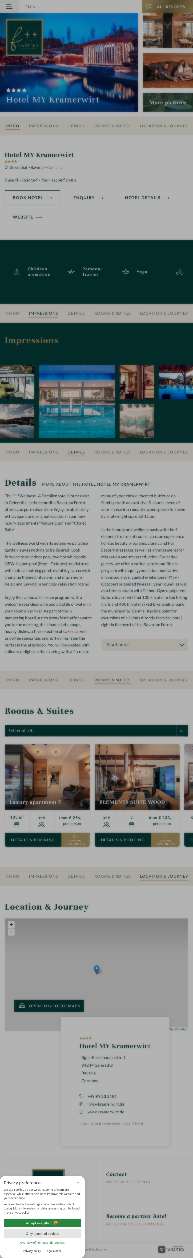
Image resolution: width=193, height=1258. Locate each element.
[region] (42, 1201)
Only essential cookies (42, 1233)
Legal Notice (53, 1251)
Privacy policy (32, 1251)
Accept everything (39, 1223)
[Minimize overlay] (78, 1182)
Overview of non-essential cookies (42, 1243)
